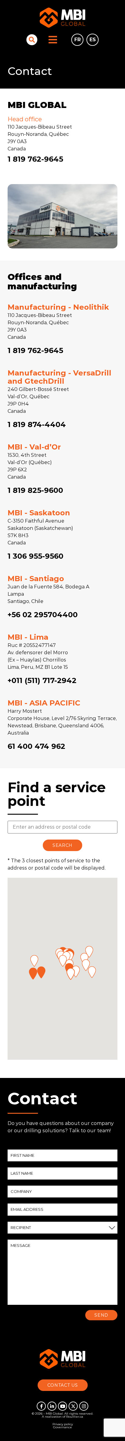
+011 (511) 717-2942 (42, 680)
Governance (62, 1427)
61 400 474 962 (36, 746)
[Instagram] (83, 1406)
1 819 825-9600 (35, 490)
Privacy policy (62, 1424)
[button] (41, 972)
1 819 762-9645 (35, 159)
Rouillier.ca (74, 1417)
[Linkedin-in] (51, 1406)
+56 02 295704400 (43, 614)
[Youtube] (62, 1406)
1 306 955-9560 (35, 556)
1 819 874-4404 (37, 424)
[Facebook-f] (41, 1406)
